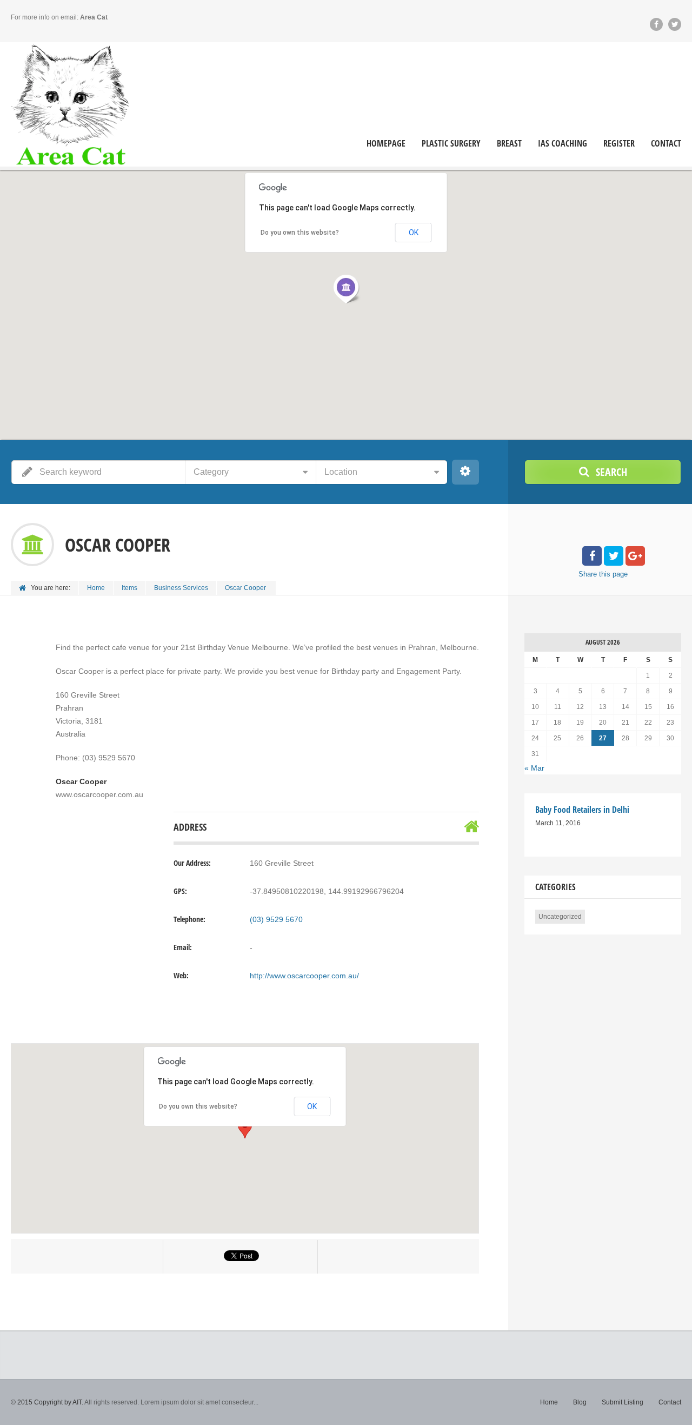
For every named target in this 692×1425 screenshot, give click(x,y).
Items (129, 588)
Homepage (386, 143)
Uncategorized (560, 916)
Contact (666, 143)
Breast (509, 143)
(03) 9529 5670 (276, 919)
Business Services (181, 588)
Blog (580, 1402)
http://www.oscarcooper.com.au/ (304, 975)
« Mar (534, 768)
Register (619, 143)
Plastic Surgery (451, 143)
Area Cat (94, 17)
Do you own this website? (198, 1106)
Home (96, 588)
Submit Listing (622, 1402)
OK (312, 1106)
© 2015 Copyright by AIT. (47, 1402)
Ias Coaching (562, 143)
